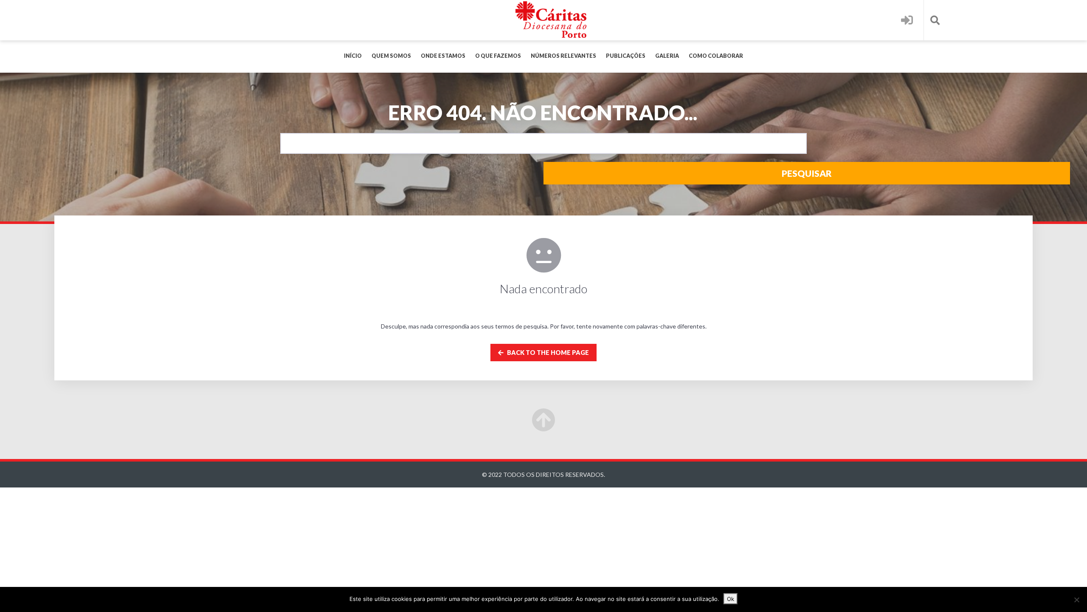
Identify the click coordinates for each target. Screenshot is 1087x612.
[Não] (1076, 599)
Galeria (667, 56)
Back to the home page (547, 352)
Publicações (625, 56)
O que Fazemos (498, 56)
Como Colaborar (716, 56)
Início (353, 56)
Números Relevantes (563, 56)
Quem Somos (391, 56)
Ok (730, 598)
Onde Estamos (443, 56)
